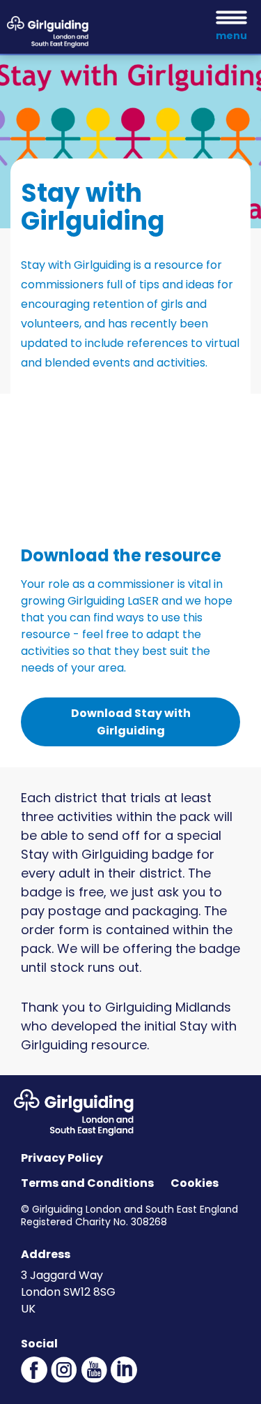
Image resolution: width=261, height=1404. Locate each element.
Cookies (195, 1183)
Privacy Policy (62, 1158)
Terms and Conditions (87, 1183)
